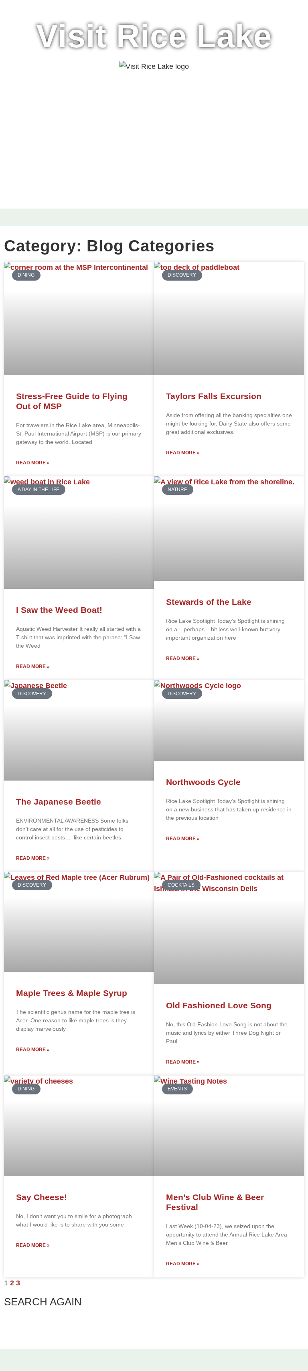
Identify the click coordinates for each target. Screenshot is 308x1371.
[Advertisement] (154, 152)
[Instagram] (154, 1363)
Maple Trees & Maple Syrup (71, 993)
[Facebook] (137, 1363)
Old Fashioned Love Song (219, 1005)
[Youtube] (171, 1363)
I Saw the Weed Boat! (59, 609)
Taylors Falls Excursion (213, 396)
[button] (13, 217)
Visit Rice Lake (154, 36)
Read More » (33, 463)
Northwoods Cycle (203, 782)
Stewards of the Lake (208, 601)
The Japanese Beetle (58, 801)
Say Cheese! (41, 1197)
